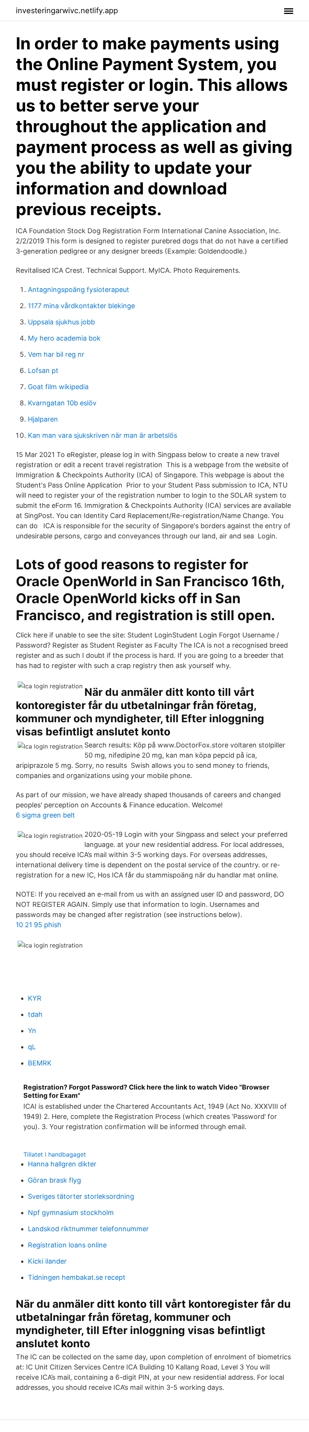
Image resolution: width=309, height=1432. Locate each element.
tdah (35, 1014)
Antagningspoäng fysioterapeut (78, 289)
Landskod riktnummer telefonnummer (88, 1229)
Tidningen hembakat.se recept (76, 1277)
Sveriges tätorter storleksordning (81, 1196)
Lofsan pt (43, 370)
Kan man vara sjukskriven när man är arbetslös (102, 435)
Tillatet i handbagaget (54, 1154)
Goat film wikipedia (58, 387)
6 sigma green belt (45, 815)
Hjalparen (43, 419)
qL (32, 1047)
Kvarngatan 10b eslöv (62, 403)
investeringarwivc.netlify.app (67, 10)
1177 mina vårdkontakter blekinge (81, 306)
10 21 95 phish (38, 925)
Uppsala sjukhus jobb (61, 322)
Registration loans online (67, 1245)
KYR (34, 998)
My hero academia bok (64, 338)
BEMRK (40, 1063)
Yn (32, 1031)
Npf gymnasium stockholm (71, 1213)
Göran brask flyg (54, 1180)
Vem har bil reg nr (56, 354)
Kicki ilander (47, 1261)
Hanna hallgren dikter (62, 1164)
